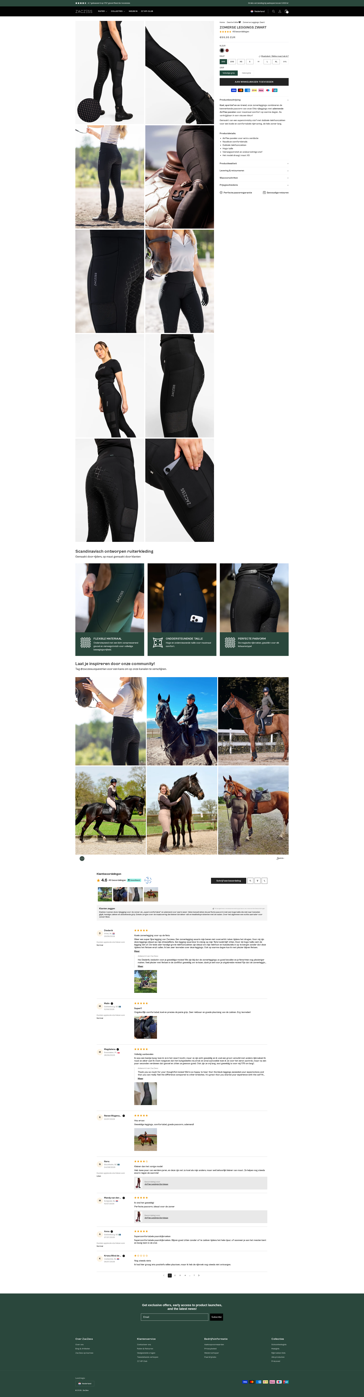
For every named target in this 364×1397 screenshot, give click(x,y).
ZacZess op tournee (84, 1353)
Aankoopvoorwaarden (214, 1344)
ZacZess (86, 1390)
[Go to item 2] (120, 894)
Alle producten (278, 1357)
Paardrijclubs (210, 1357)
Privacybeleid (210, 1349)
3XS (223, 61)
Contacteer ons (144, 1344)
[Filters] (257, 881)
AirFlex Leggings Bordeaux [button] (156, 1184)
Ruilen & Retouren (145, 1349)
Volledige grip (229, 73)
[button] (273, 11)
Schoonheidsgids (279, 1344)
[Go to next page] (199, 1276)
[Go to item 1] (105, 894)
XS (241, 61)
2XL (286, 62)
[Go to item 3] (136, 894)
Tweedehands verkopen (147, 1357)
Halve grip (248, 74)
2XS (232, 61)
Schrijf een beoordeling (228, 880)
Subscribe (216, 1317)
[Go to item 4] (151, 894)
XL (276, 61)
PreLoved (275, 1361)
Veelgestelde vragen (146, 1353)
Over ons (79, 1344)
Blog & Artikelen (82, 1349)
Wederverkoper (211, 1353)
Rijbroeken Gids (278, 1353)
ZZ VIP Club (142, 1361)
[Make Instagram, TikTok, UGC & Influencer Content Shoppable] (280, 859)
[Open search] (250, 881)
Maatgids (275, 1349)
